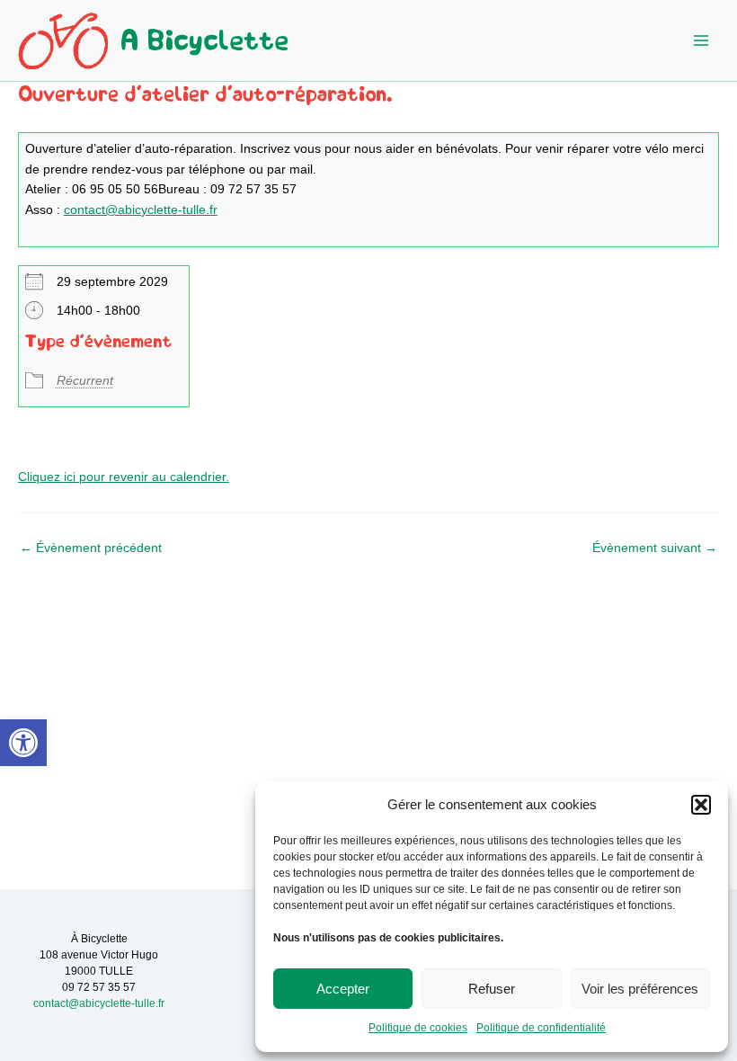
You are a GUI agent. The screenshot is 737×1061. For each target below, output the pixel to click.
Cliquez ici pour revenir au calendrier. (123, 477)
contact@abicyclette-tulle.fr (141, 210)
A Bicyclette (204, 40)
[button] (23, 742)
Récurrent (85, 381)
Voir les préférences (640, 988)
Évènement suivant (654, 548)
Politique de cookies (417, 1027)
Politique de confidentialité (541, 1027)
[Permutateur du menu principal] (701, 40)
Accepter (342, 988)
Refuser (491, 988)
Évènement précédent (91, 548)
